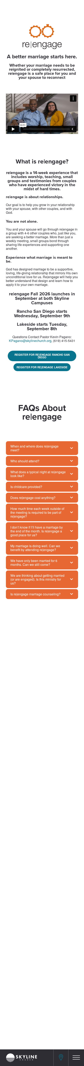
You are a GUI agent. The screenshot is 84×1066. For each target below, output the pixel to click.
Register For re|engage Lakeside (42, 367)
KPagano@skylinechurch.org (30, 340)
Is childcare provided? (26, 486)
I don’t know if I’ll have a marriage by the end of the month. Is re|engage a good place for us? (36, 531)
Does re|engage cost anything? (32, 497)
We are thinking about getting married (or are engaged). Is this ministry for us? (37, 579)
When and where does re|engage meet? (34, 448)
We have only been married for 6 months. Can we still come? (33, 562)
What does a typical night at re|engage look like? (38, 474)
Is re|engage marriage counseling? (35, 594)
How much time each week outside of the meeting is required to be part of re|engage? (37, 512)
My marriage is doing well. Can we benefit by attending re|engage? (35, 548)
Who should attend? (24, 461)
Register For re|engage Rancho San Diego (42, 356)
